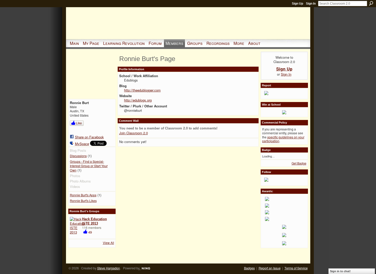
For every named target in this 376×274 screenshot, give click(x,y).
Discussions (78, 156)
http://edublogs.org (138, 100)
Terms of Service (296, 268)
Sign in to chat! (340, 271)
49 (90, 232)
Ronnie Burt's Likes (83, 200)
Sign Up (297, 3)
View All (108, 242)
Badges (249, 268)
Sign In (311, 3)
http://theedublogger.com (142, 90)
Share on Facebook (89, 137)
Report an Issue (270, 268)
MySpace (82, 143)
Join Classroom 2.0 (133, 132)
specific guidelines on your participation (283, 139)
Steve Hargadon (108, 268)
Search (371, 3)
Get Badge (299, 163)
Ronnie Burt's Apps (83, 195)
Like (79, 123)
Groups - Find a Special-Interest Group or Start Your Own (89, 165)
